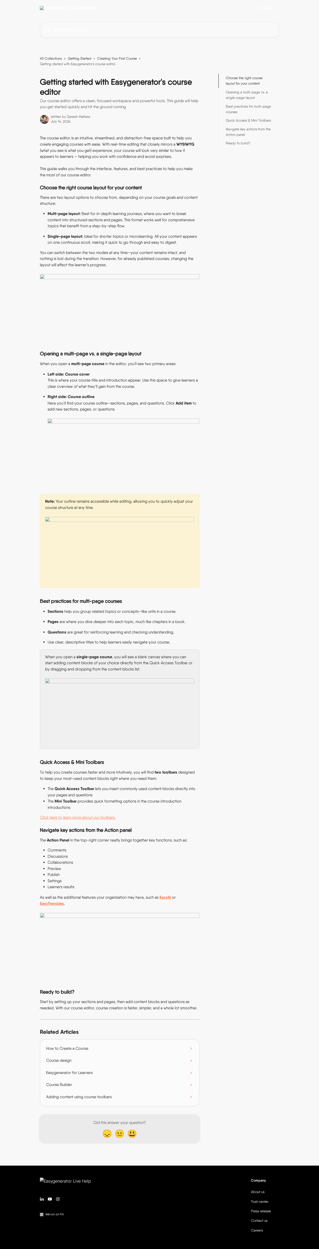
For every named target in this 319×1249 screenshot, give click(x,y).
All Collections (51, 58)
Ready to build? (238, 143)
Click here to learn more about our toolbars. (78, 817)
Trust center (259, 1202)
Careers (257, 1230)
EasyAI (165, 897)
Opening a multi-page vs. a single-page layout (247, 95)
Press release (261, 1211)
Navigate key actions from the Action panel (248, 132)
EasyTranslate (52, 903)
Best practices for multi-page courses (248, 109)
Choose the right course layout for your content (244, 80)
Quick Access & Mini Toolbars (248, 120)
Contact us (259, 1221)
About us (257, 1192)
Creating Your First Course (117, 58)
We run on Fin (54, 1214)
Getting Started (79, 58)
